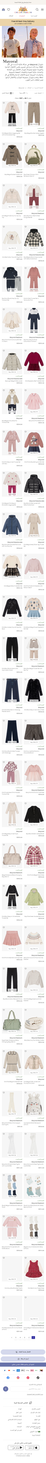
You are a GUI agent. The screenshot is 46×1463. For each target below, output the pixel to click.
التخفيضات (22, 16)
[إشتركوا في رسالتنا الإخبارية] (5, 1389)
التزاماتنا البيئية (36, 1435)
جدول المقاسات (36, 1423)
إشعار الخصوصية (17, 1416)
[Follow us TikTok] (38, 1378)
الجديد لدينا (34, 16)
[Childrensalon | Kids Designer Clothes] (23, 8)
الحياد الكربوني (35, 1432)
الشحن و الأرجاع (36, 1409)
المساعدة (19, 1427)
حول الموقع (37, 1420)
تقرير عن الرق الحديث (16, 1430)
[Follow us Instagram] (18, 1378)
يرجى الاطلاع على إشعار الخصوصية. (35, 1394)
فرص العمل (19, 1413)
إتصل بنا (38, 1416)
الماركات (11, 16)
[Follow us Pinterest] (28, 1378)
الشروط (20, 1423)
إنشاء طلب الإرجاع (35, 1413)
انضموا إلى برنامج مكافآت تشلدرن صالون (23, 1365)
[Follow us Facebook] (8, 1378)
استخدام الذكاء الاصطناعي (15, 1420)
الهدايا (20, 1409)
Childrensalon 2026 (23, 1456)
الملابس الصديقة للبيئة (21, 1403)
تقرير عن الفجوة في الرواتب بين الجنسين (33, 1427)
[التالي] (12, 1337)
